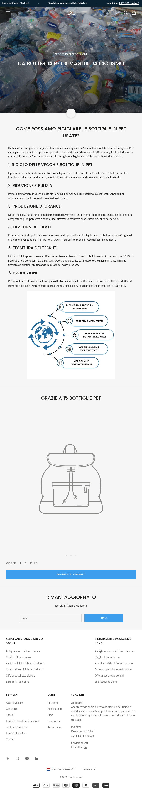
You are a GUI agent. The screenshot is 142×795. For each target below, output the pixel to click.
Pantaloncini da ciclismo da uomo (114, 663)
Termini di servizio (16, 733)
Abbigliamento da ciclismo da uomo (115, 651)
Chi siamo (53, 702)
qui (85, 747)
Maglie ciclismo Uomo (107, 657)
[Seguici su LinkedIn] (36, 758)
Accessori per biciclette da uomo (113, 669)
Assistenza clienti (15, 702)
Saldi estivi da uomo (106, 681)
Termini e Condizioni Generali (22, 721)
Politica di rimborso (17, 727)
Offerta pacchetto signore (20, 675)
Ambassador (55, 727)
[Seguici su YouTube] (27, 758)
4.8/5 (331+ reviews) (123, 3)
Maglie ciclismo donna (18, 657)
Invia (103, 618)
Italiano (87, 769)
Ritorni (9, 714)
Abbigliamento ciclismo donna (23, 651)
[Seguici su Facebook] (8, 758)
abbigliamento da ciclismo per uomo (108, 706)
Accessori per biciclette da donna (24, 669)
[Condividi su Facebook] (20, 562)
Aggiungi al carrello (71, 574)
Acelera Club (55, 708)
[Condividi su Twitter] (25, 562)
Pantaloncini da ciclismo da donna (25, 663)
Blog (50, 714)
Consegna (11, 708)
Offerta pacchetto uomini (109, 675)
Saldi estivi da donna (17, 681)
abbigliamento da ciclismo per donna (92, 711)
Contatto (11, 739)
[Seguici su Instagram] (17, 758)
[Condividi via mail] (35, 562)
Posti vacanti (55, 721)
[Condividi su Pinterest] (30, 562)
